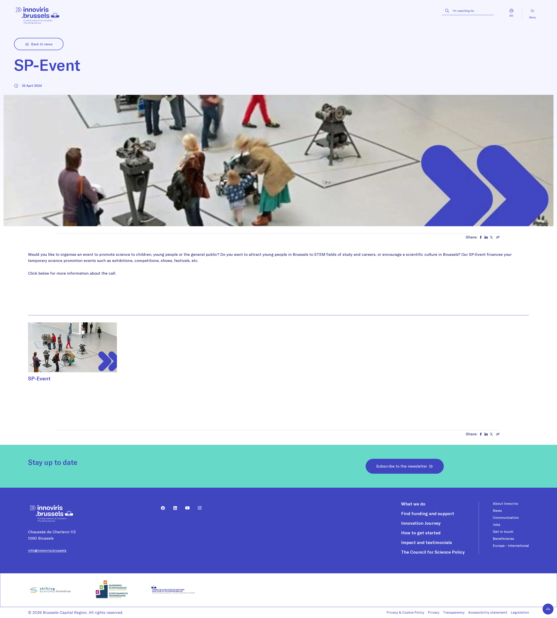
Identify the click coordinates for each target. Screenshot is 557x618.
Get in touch (503, 531)
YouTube (186, 508)
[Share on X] (491, 237)
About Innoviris (505, 503)
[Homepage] (38, 14)
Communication (506, 517)
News (497, 510)
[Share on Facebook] (481, 237)
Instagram (198, 508)
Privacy (433, 612)
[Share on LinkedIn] (486, 237)
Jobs (496, 524)
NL (516, 16)
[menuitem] (161, 508)
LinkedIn (173, 508)
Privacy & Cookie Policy (405, 612)
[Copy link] (498, 237)
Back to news (42, 44)
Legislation (520, 612)
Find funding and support (427, 513)
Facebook (161, 508)
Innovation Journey (421, 523)
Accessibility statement (487, 612)
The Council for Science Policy (433, 552)
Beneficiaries (503, 538)
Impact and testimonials (426, 542)
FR (507, 16)
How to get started (421, 532)
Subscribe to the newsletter (401, 466)
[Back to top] (548, 609)
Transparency (454, 612)
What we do (413, 504)
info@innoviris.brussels (47, 550)
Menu (532, 17)
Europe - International (511, 545)
